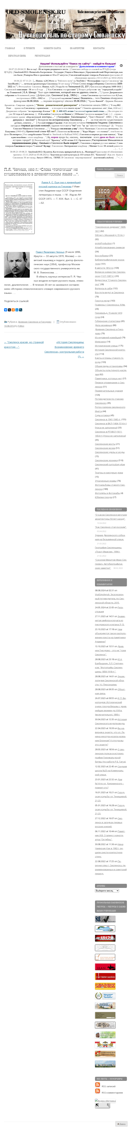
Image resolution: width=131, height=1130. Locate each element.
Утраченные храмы (106, 480)
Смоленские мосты (105, 443)
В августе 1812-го (104, 267)
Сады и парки (102, 415)
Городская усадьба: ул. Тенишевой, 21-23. (111, 796)
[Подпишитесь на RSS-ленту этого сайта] (98, 1086)
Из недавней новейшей (108, 337)
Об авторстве (77, 48)
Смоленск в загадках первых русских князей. (109, 822)
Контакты (99, 48)
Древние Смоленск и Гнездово (34, 321)
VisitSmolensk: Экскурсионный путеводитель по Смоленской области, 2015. (109, 598)
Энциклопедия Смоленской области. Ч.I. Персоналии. (110, 680)
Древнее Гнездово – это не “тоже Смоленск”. (110, 650)
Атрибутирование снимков (110, 247)
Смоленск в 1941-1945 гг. (108, 419)
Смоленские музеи (105, 448)
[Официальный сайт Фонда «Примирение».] (105, 998)
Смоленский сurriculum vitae (110, 464)
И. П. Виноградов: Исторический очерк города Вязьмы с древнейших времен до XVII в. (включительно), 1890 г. (111, 706)
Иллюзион (100, 341)
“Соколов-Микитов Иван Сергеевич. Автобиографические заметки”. (111, 564)
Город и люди (102, 300)
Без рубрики (102, 255)
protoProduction (103, 243)
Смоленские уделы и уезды (110, 452)
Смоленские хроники (106, 460)
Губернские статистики (107, 321)
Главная (10, 48)
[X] (9, 309)
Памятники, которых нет (108, 378)
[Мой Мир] (16, 309)
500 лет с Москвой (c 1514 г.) (109, 235)
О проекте (29, 48)
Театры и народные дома (109, 472)
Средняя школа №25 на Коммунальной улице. (111, 770)
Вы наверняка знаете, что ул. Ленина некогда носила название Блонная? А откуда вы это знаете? (110, 736)
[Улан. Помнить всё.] (105, 969)
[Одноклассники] (13, 309)
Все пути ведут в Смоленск (109, 292)
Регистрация (42, 56)
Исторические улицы (106, 345)
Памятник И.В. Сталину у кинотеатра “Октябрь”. (110, 835)
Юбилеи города (103, 497)
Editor (21, 325)
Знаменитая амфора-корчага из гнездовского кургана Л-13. (110, 620)
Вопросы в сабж (103, 288)
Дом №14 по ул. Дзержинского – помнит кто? (109, 783)
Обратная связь (17, 56)
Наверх (122, 1124)
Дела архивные (103, 325)
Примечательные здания (109, 390)
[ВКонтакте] (5, 309)
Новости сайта (52, 48)
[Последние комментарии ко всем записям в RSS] (98, 1092)
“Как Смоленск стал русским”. (111, 527)
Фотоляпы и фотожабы (107, 493)
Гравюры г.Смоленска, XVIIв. (110, 304)
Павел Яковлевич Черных (50, 252)
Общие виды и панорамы (109, 366)
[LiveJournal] (20, 309)
